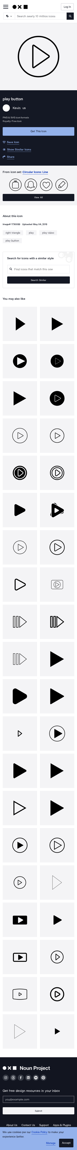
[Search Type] (9, 16)
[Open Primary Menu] (5, 7)
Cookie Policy (39, 1132)
